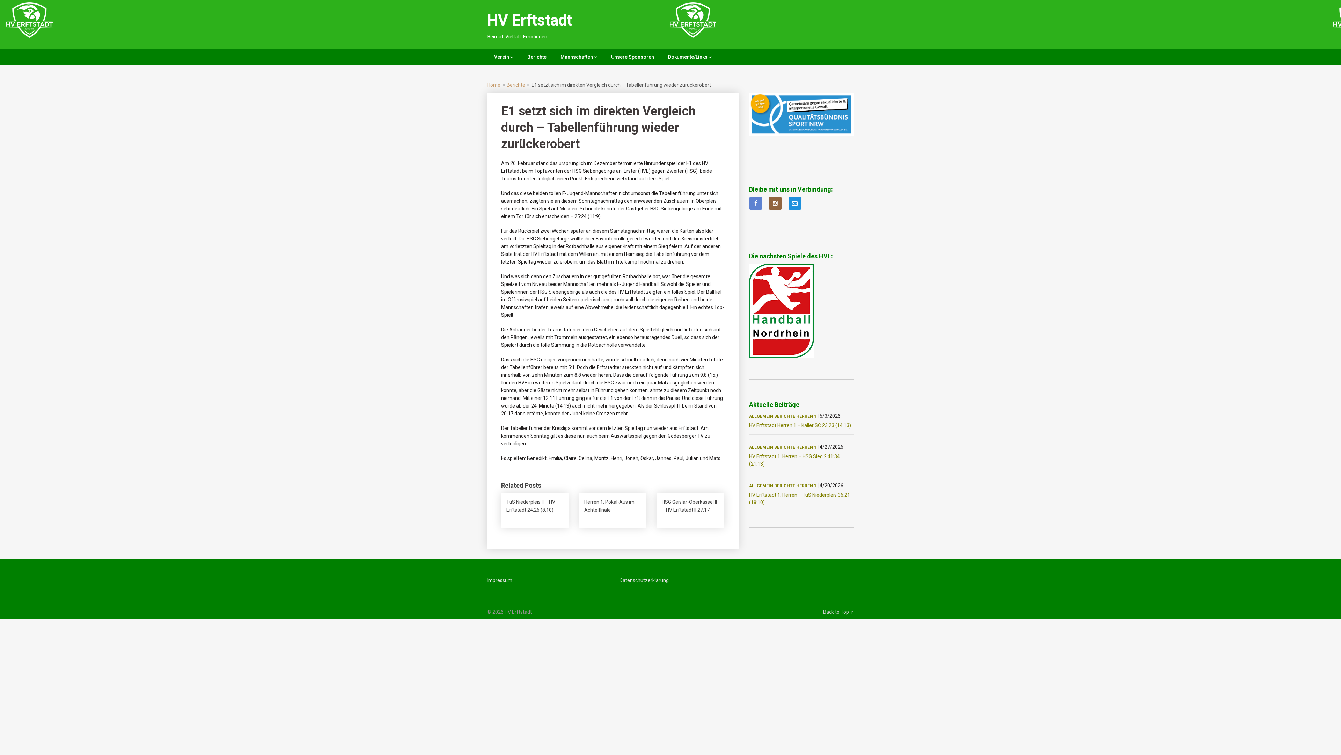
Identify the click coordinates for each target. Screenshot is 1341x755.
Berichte (537, 57)
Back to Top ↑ (838, 612)
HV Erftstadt (529, 20)
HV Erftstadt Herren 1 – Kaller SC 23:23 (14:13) (800, 425)
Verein (501, 57)
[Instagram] (775, 203)
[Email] (795, 203)
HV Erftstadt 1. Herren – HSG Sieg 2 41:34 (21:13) (794, 460)
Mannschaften (576, 57)
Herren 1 (806, 416)
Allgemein (761, 416)
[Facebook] (755, 203)
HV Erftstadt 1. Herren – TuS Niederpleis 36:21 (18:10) (799, 498)
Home (493, 85)
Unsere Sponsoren (632, 57)
